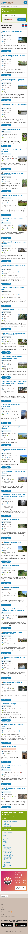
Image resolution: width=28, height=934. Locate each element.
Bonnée (4, 834)
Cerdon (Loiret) (6, 838)
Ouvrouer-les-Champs (8, 851)
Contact (2, 914)
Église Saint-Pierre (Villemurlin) (10, 821)
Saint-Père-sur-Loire (7, 858)
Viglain (4, 866)
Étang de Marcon (7, 824)
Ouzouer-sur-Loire (7, 852)
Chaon (4, 839)
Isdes (4, 845)
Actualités (3, 909)
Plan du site (3, 904)
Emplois (3, 907)
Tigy (4, 864)
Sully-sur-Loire (6, 862)
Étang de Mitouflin (7, 826)
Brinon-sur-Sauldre (7, 837)
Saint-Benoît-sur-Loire (8, 855)
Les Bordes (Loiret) (7, 847)
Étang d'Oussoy (6, 823)
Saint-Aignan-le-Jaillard (8, 854)
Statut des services (9, 931)
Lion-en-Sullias (6, 848)
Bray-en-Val (5, 835)
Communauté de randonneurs (8, 916)
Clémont (5, 841)
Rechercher (21, 19)
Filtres (8, 19)
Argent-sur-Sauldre (7, 832)
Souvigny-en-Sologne (8, 861)
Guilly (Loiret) (6, 844)
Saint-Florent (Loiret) (7, 856)
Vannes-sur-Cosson (7, 865)
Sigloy (4, 859)
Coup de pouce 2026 (5, 911)
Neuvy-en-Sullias (7, 849)
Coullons (5, 842)
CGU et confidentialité (6, 902)
